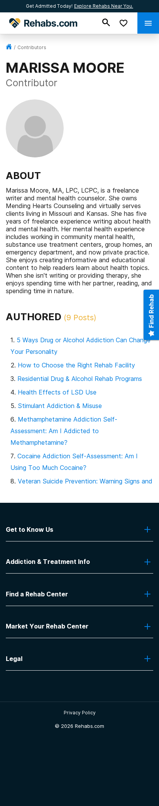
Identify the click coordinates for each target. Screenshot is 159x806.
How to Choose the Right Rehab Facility (76, 365)
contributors (31, 47)
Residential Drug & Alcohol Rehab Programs (79, 379)
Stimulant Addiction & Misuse (60, 406)
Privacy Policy (80, 712)
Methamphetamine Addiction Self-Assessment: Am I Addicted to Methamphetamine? (63, 430)
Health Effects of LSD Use (57, 392)
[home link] (9, 47)
